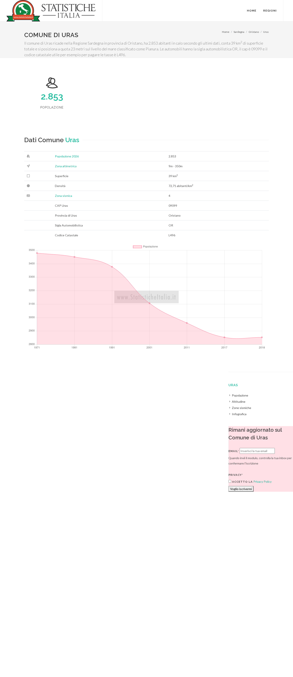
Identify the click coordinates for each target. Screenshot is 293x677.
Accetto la (242, 481)
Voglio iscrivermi (241, 489)
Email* (233, 451)
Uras (266, 31)
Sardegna (239, 31)
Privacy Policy (262, 481)
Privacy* (235, 474)
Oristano (254, 31)
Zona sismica (63, 196)
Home (225, 31)
